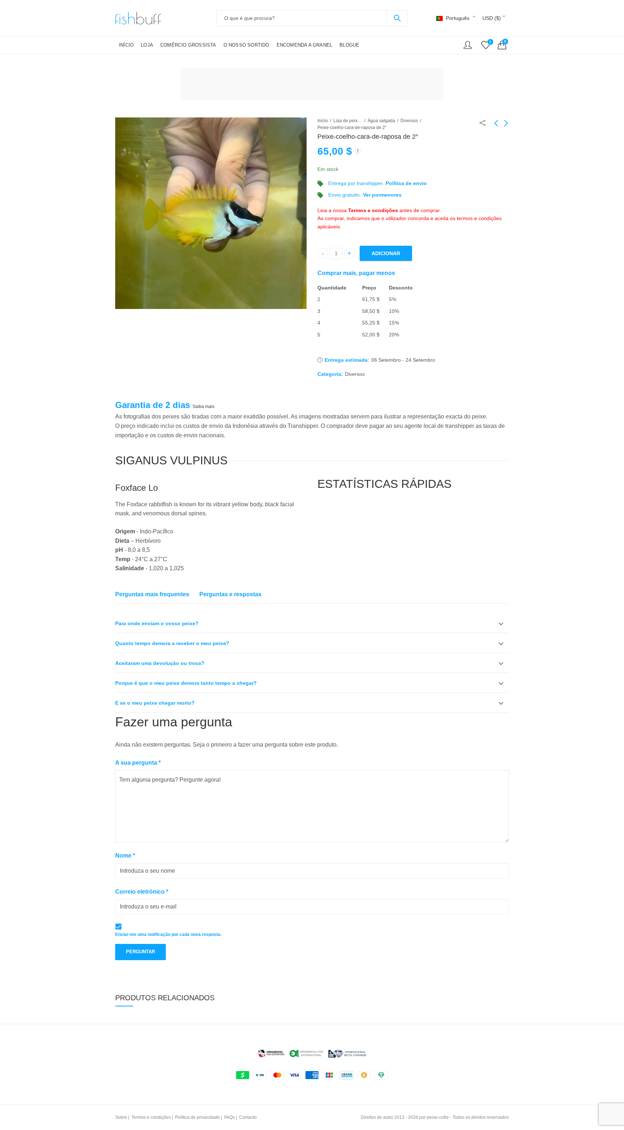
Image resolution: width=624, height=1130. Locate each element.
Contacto (248, 1117)
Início (322, 120)
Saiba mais (203, 406)
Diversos (409, 120)
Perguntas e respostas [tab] (230, 594)
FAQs (229, 1117)
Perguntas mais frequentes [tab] (152, 594)
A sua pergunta (138, 763)
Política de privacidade (197, 1117)
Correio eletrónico (141, 892)
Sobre (121, 1117)
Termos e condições (373, 210)
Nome (125, 855)
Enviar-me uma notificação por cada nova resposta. (168, 934)
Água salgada (381, 120)
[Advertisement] (314, 85)
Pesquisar (397, 18)
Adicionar (386, 253)
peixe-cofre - (439, 1117)
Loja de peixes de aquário (347, 120)
